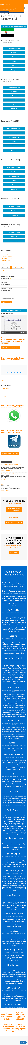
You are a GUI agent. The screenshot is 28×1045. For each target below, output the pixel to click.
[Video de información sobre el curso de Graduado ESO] (14, 324)
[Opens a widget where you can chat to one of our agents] (23, 1042)
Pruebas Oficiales (5, 388)
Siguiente (21, 267)
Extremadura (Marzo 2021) (7, 256)
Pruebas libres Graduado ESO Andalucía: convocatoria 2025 (13, 473)
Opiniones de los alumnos (14, 310)
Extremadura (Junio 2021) (7, 254)
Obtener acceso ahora (6, 302)
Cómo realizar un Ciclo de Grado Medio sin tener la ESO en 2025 (13, 483)
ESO (3, 393)
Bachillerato (4, 391)
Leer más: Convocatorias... (6, 470)
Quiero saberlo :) (14, 552)
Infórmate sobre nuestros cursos (10, 348)
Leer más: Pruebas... (5, 479)
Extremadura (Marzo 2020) (7, 260)
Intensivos (4, 396)
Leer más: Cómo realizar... (6, 490)
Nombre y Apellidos (6, 278)
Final (3, 270)
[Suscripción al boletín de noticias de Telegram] (14, 441)
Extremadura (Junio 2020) (7, 258)
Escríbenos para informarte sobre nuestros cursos (14, 509)
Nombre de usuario (5, 290)
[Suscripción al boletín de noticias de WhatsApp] (14, 415)
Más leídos (15, 462)
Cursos (3, 296)
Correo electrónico (5, 284)
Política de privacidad (4, 11)
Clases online (4, 399)
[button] (3, 578)
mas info (3, 380)
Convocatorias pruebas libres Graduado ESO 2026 (11, 464)
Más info (5, 343)
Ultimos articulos (6, 462)
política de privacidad (18, 9)
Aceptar (12, 12)
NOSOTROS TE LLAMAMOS (10, 454)
